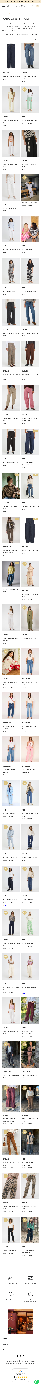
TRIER (35, 39)
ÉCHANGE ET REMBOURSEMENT (30, 1301)
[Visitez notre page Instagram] (20, 1356)
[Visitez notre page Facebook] (17, 1356)
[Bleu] (5, 905)
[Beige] (3, 905)
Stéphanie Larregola (22, 1363)
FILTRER (25, 39)
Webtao (33, 1363)
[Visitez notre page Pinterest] (23, 1356)
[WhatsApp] (36, 1384)
